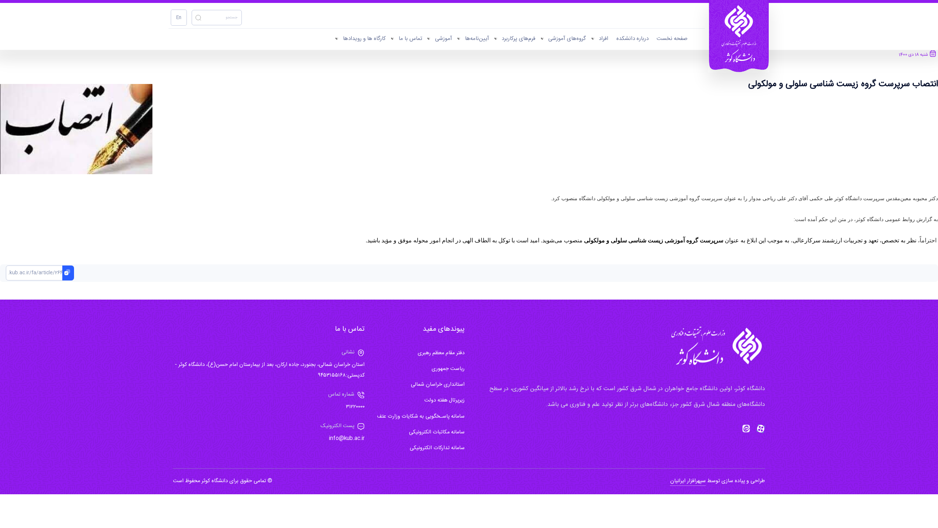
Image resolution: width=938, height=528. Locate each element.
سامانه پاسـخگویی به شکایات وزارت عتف (421, 416)
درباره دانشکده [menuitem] (632, 38)
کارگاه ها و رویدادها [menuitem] (364, 38)
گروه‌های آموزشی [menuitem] (567, 38)
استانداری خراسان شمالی (438, 384)
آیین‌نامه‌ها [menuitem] (477, 38)
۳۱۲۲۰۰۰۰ (355, 407)
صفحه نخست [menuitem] (672, 38)
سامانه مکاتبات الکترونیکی (437, 432)
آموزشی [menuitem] (443, 38)
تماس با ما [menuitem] (410, 38)
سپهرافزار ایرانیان (688, 481)
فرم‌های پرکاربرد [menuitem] (518, 38)
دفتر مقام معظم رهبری (441, 353)
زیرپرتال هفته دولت (444, 400)
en (178, 18)
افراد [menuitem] (603, 38)
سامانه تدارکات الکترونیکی (437, 448)
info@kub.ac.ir (347, 438)
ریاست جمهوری (448, 368)
